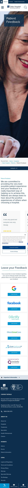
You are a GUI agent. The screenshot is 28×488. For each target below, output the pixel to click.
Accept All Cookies (14, 247)
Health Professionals (19, 1)
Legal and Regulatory (6, 462)
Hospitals (16, 161)
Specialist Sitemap (6, 474)
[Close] (25, 234)
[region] (14, 244)
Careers (11, 1)
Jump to (13, 168)
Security (3, 480)
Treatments (4, 427)
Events (3, 449)
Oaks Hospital (6, 163)
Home (11, 161)
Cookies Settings (14, 251)
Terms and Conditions (7, 465)
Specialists (4, 430)
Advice (3, 446)
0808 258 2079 (8, 411)
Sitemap (3, 471)
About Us (3, 421)
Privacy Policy (4, 468)
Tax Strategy (4, 477)
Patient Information (6, 452)
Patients (6, 1)
